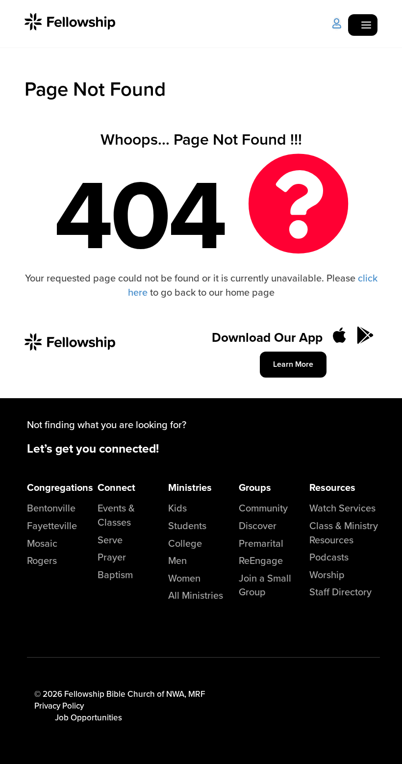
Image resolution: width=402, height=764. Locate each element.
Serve (110, 540)
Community (263, 508)
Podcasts (329, 557)
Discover (257, 525)
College (185, 543)
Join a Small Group (265, 585)
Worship (327, 574)
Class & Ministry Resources (343, 532)
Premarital (261, 543)
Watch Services (342, 508)
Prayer (112, 557)
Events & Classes (116, 515)
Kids (177, 508)
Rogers (42, 560)
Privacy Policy (59, 706)
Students (187, 525)
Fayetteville (52, 525)
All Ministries (195, 595)
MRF (196, 694)
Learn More (293, 364)
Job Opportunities (88, 717)
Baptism (115, 574)
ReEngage (261, 560)
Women (184, 578)
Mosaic (42, 543)
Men (177, 560)
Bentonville (51, 508)
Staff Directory (340, 592)
